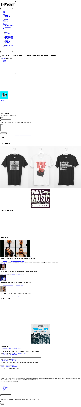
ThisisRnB (4, 58)
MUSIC (4, 14)
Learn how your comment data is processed (23, 135)
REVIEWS (7, 31)
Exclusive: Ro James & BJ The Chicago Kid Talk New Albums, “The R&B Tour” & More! (20, 357)
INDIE (4, 46)
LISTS (6, 29)
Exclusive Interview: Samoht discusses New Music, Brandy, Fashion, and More (19, 351)
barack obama (5, 86)
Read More (2, 263)
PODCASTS (7, 42)
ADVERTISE (5, 48)
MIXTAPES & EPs (8, 16)
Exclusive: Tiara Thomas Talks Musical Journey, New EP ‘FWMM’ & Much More (19, 363)
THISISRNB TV (7, 27)
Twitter (4, 61)
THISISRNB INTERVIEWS (9, 25)
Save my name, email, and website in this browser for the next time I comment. (16, 122)
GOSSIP (6, 40)
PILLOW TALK (7, 41)
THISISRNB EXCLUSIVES (9, 38)
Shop (4, 11)
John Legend (14, 86)
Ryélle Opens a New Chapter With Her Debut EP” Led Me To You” (15, 293)
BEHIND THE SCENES (9, 37)
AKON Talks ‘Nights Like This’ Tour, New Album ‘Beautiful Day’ (15, 282)
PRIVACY (5, 388)
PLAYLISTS (7, 18)
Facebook (5, 60)
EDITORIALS (7, 33)
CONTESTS (7, 35)
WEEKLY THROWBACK (9, 45)
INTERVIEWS (5, 24)
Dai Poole (5, 353)
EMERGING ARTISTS (9, 36)
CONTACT (5, 390)
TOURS (6, 32)
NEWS (4, 12)
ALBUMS (6, 15)
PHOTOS (4, 23)
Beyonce (10, 86)
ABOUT (4, 386)
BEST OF (6, 19)
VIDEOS (4, 20)
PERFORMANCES (6, 22)
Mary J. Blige (19, 86)
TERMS (4, 389)
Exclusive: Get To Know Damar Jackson (9, 368)
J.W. (4, 365)
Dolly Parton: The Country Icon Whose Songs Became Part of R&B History (18, 272)
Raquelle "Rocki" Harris (8, 285)
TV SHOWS (7, 44)
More (4, 28)
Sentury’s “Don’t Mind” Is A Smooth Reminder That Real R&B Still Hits (17, 259)
